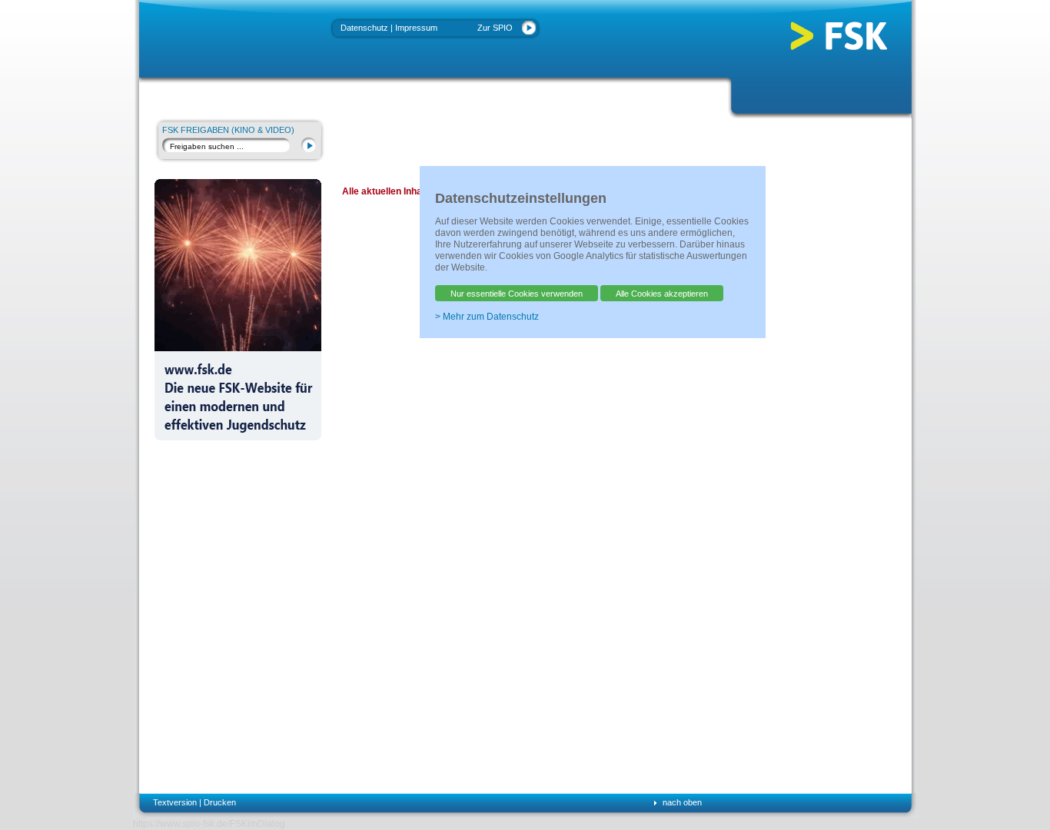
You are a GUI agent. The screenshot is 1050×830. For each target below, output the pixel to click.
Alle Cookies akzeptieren (662, 293)
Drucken (220, 802)
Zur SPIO (495, 27)
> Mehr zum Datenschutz (487, 316)
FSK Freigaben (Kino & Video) (228, 129)
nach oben (682, 802)
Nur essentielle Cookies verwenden (516, 293)
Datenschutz (364, 27)
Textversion (175, 802)
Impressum (416, 27)
